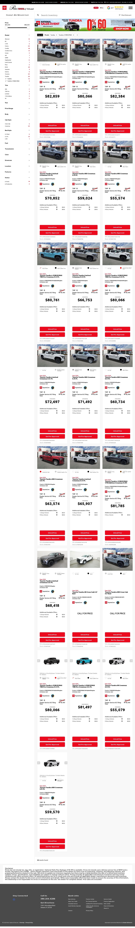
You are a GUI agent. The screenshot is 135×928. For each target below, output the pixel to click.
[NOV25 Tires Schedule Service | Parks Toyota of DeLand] (85, 25)
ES (102, 8)
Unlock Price (52, 125)
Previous (36, 24)
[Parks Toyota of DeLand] (21, 8)
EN (97, 8)
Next (133, 24)
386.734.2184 (67, 2)
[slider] (6, 27)
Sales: (51, 2)
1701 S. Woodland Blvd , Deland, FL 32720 (119, 2)
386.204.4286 (38, 2)
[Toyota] (4, 8)
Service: (77, 2)
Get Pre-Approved (52, 131)
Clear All (40, 35)
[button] (66, 49)
